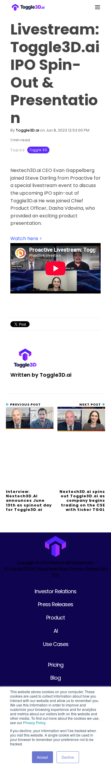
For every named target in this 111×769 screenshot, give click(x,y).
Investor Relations (55, 591)
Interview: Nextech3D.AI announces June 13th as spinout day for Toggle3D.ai (29, 500)
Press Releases (55, 604)
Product (55, 617)
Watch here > (26, 238)
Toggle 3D (38, 150)
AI (56, 630)
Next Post (90, 404)
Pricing (55, 664)
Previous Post (25, 404)
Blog (55, 677)
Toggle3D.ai (27, 130)
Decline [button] (68, 757)
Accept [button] (42, 757)
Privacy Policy (34, 722)
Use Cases (55, 644)
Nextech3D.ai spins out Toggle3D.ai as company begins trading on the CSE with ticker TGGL (82, 500)
